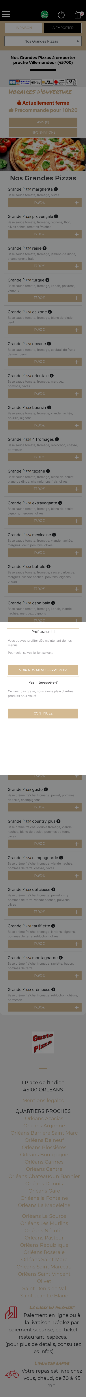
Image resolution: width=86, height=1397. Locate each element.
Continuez (43, 713)
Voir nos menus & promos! (43, 670)
